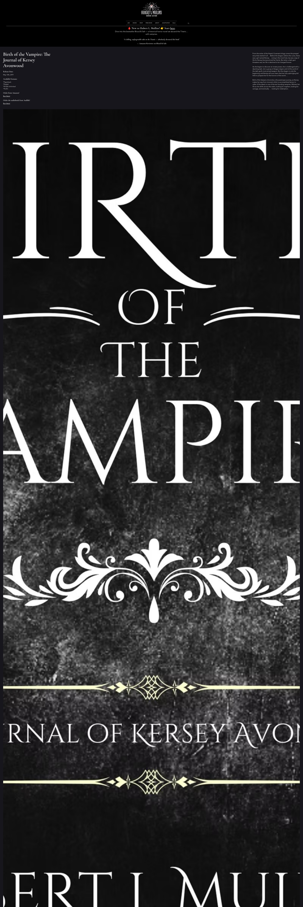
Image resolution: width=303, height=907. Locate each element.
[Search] (188, 23)
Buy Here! (6, 96)
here (172, 28)
